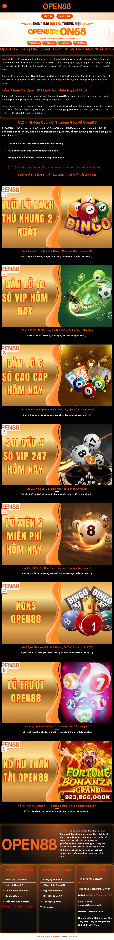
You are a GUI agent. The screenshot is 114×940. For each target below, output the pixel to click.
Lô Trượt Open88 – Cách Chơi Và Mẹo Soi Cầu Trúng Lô (57, 726)
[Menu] (4, 6)
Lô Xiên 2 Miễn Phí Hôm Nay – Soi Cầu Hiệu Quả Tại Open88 (57, 568)
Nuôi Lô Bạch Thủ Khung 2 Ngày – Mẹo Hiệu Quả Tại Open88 (57, 250)
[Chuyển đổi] (5, 144)
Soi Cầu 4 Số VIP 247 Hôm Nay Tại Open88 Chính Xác (57, 488)
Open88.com (85, 882)
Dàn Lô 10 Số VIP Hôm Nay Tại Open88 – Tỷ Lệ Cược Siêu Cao (57, 330)
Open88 (6, 59)
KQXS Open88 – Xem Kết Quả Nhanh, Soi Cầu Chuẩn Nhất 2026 (57, 647)
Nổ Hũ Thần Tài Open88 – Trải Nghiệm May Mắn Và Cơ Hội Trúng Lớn (57, 805)
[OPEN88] (57, 6)
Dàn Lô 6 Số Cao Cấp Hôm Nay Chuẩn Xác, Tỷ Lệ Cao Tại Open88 (57, 409)
